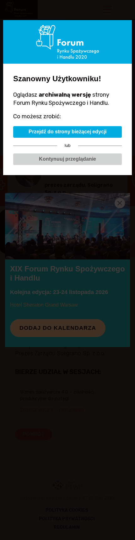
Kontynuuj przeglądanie (67, 159)
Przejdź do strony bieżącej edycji (67, 131)
